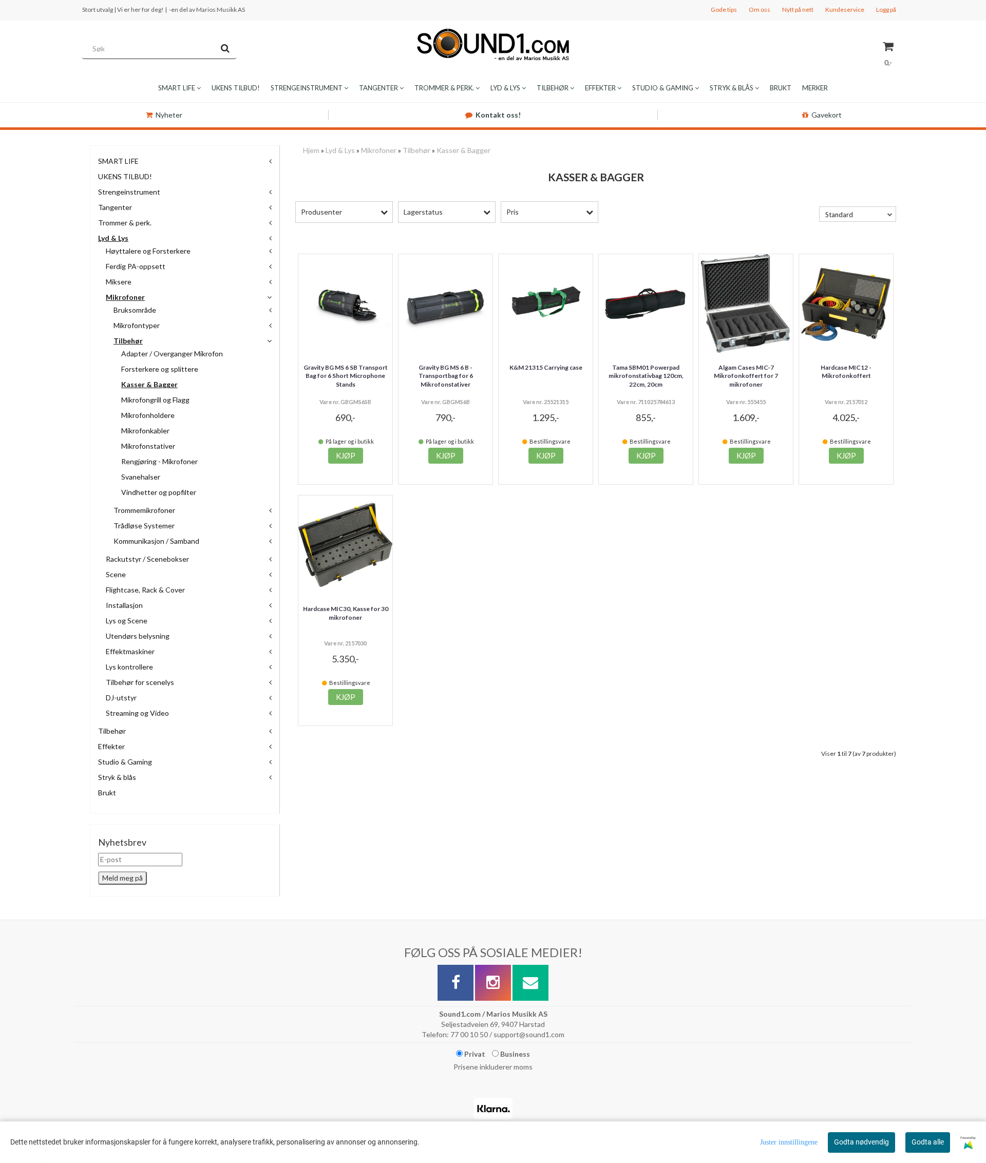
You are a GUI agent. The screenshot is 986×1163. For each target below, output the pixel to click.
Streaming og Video (137, 713)
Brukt (107, 792)
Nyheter (169, 114)
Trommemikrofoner (144, 510)
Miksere (118, 281)
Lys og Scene (126, 620)
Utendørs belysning (137, 636)
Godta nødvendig (861, 1142)
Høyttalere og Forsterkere (148, 250)
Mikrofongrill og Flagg (155, 399)
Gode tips (724, 9)
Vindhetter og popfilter (158, 492)
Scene (116, 574)
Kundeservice (844, 9)
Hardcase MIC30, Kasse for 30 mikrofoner (345, 613)
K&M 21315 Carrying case (545, 367)
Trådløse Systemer (144, 525)
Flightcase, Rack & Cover (145, 589)
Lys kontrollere (129, 666)
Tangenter (115, 207)
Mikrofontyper (136, 325)
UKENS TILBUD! (125, 176)
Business (514, 1054)
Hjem (311, 150)
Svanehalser (140, 476)
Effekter (111, 746)
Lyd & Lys (113, 238)
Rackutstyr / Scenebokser (147, 559)
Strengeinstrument (129, 191)
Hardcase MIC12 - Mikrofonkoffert (846, 372)
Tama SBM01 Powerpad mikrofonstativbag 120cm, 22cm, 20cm (646, 376)
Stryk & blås (117, 777)
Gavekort (826, 114)
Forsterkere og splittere (159, 369)
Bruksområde (134, 310)
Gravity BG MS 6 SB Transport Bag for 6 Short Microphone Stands (346, 376)
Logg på (886, 9)
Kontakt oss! (498, 114)
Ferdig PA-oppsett (135, 266)
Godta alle (928, 1142)
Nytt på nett (797, 9)
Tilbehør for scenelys (140, 682)
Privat (474, 1054)
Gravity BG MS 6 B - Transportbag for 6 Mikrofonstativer (446, 376)
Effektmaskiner (130, 651)
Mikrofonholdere (148, 415)
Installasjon (124, 605)
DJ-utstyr (121, 697)
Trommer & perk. (124, 222)
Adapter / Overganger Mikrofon (172, 353)
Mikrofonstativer (148, 446)
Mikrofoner (125, 297)
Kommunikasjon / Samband (156, 541)
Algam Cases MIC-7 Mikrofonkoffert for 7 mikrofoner (746, 376)
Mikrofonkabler (145, 430)
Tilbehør (128, 340)
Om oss (759, 9)
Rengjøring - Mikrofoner (159, 461)
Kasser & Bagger (149, 384)
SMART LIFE (118, 161)
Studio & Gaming (125, 761)
